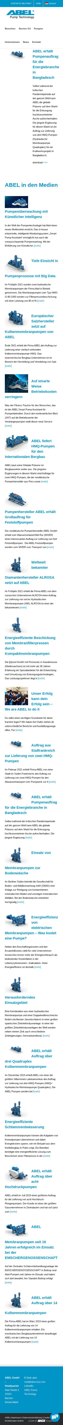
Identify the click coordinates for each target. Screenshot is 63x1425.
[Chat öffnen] (55, 1417)
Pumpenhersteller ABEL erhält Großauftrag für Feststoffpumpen (30, 517)
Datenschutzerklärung (32, 1418)
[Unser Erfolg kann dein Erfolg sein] (16, 696)
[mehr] (37, 245)
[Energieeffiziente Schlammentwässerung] (16, 1109)
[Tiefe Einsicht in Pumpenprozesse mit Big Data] (16, 263)
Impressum (16, 1418)
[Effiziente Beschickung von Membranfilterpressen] (16, 625)
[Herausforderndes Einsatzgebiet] (16, 985)
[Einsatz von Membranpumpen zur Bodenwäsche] (16, 855)
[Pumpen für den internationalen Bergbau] (16, 443)
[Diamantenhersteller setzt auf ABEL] (16, 565)
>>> (45, 162)
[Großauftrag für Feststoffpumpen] (16, 499)
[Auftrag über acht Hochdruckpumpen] (16, 1173)
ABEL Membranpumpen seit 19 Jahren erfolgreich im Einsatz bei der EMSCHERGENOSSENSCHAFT (31, 1242)
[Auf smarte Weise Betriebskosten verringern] (16, 383)
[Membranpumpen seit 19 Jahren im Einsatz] (16, 1229)
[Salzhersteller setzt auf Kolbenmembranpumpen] (16, 318)
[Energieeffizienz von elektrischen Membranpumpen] (16, 919)
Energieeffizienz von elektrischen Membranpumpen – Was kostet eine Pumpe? (31, 927)
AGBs (7, 1418)
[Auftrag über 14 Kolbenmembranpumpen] (16, 1300)
